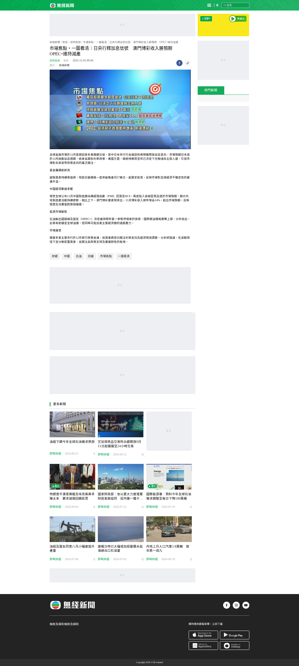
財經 (65, 42)
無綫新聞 (55, 42)
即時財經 (75, 42)
